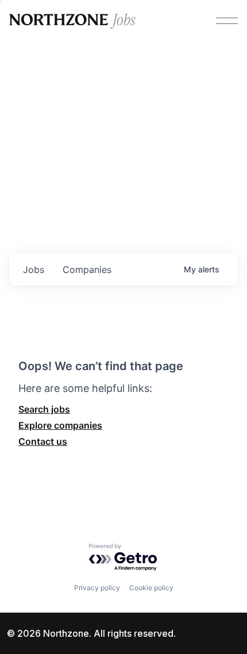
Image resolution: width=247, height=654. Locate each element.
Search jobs (44, 409)
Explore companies (60, 425)
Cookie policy (151, 587)
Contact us (42, 441)
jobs (33, 269)
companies (87, 269)
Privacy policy (97, 587)
